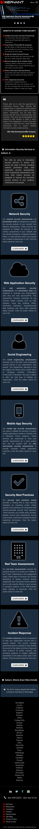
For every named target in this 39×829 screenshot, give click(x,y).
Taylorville (19, 745)
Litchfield (19, 747)
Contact (9, 811)
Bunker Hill (19, 775)
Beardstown (19, 730)
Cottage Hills (19, 720)
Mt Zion (19, 732)
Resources (10, 806)
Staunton (19, 770)
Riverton (19, 715)
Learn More (18, 248)
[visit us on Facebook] (22, 792)
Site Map (9, 816)
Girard (19, 777)
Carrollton (19, 757)
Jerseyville (19, 765)
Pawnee (19, 740)
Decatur (19, 722)
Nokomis (19, 780)
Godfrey (19, 725)
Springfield (19, 702)
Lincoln (19, 705)
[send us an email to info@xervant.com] (28, 792)
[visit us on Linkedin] (10, 792)
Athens (19, 737)
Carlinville (19, 710)
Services (9, 804)
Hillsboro (19, 767)
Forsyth (19, 760)
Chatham (19, 707)
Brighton (19, 712)
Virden (19, 717)
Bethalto (19, 727)
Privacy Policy (11, 819)
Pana (19, 750)
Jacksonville (19, 762)
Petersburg (19, 752)
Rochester (20, 772)
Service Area (11, 814)
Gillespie (19, 755)
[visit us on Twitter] (17, 792)
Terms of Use (11, 821)
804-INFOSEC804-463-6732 (22, 797)
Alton (20, 742)
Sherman (19, 735)
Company (9, 809)
